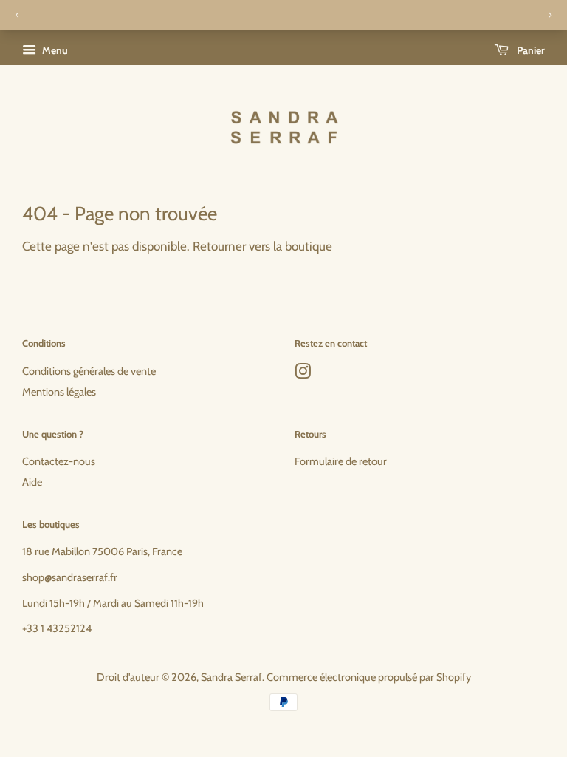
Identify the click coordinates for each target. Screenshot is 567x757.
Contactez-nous (58, 461)
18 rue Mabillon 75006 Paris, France (102, 551)
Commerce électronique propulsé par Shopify (369, 677)
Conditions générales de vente (89, 371)
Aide (32, 482)
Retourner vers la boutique (262, 246)
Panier (530, 50)
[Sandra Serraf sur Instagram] (303, 374)
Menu (54, 50)
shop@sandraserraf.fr (69, 577)
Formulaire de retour (341, 461)
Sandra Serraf (231, 677)
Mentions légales (59, 391)
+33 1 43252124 (57, 628)
